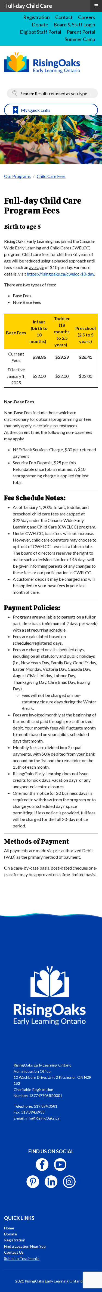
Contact (64, 17)
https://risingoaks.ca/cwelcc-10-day (60, 273)
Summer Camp (80, 39)
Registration (36, 17)
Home (9, 1228)
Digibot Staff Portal (40, 32)
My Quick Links (35, 110)
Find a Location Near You (25, 1246)
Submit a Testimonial (21, 1258)
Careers (86, 17)
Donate (40, 24)
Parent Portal (81, 32)
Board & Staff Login (74, 24)
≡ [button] (96, 5)
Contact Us (14, 1252)
